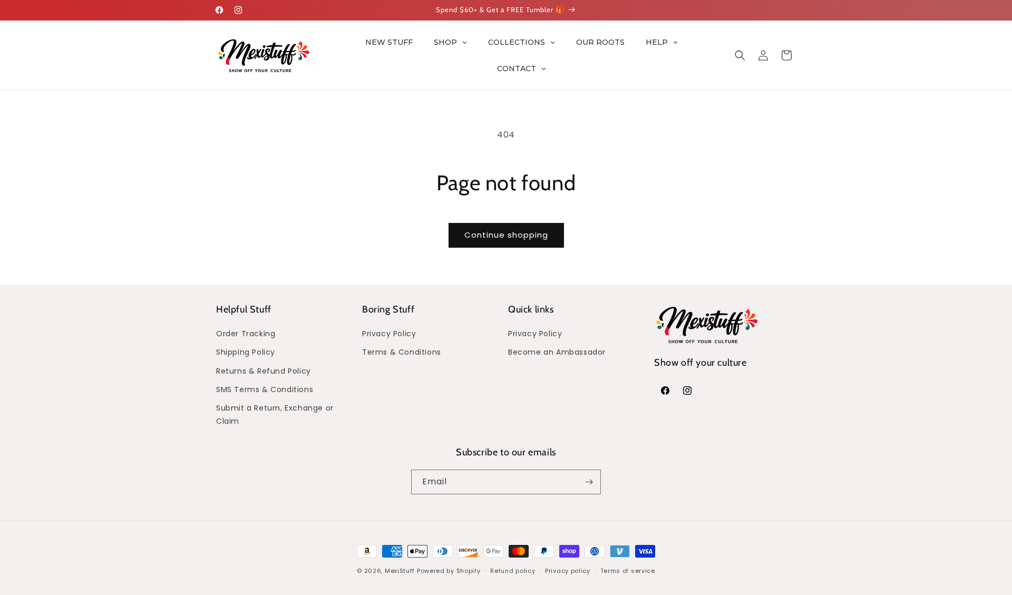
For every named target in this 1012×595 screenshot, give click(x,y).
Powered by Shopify (449, 571)
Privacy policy (567, 571)
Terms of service (627, 571)
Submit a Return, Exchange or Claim (275, 414)
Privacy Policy (389, 333)
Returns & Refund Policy (263, 371)
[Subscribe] (588, 482)
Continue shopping (506, 234)
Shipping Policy (245, 352)
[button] (740, 55)
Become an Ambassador (557, 352)
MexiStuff (400, 571)
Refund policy (512, 571)
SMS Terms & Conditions (264, 389)
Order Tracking (245, 333)
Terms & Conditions (401, 352)
